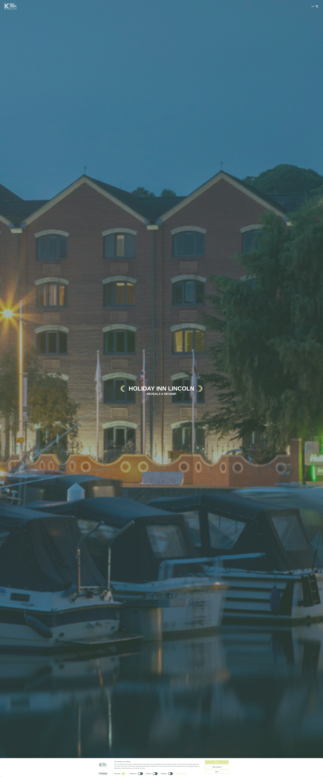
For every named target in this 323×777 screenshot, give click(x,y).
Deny (216, 771)
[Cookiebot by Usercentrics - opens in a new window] (103, 773)
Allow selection (216, 767)
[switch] (140, 773)
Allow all (216, 762)
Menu (313, 6)
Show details (180, 773)
